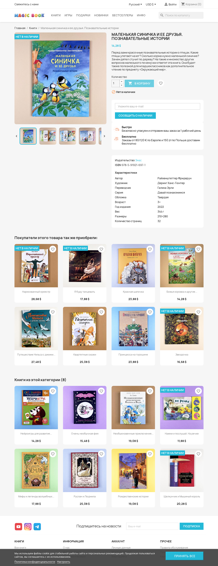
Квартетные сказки (84, 354)
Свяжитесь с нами (26, 4)
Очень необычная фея (84, 433)
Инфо (141, 15)
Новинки (101, 15)
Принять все (184, 556)
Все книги (20, 547)
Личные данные (121, 547)
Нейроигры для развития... (36, 433)
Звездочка (181, 354)
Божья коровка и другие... (182, 291)
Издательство (125, 160)
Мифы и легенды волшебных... (36, 496)
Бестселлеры (122, 15)
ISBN (118, 165)
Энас (138, 160)
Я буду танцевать (84, 291)
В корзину (139, 83)
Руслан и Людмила (85, 496)
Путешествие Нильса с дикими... (36, 354)
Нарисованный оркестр (36, 291)
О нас (66, 547)
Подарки (83, 15)
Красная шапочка (133, 291)
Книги (56, 15)
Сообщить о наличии (135, 115)
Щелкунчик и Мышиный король (182, 496)
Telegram (37, 526)
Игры (68, 15)
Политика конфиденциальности (34, 561)
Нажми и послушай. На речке (182, 433)
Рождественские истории (133, 496)
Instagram (28, 526)
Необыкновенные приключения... (133, 433)
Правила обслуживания (174, 547)
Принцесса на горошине (133, 354)
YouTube (18, 526)
